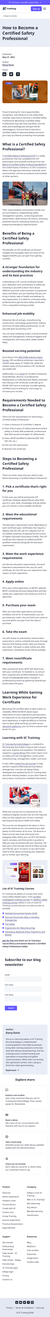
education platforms (11, 726)
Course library (8, 1204)
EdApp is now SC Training (34, 1194)
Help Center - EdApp (11, 1260)
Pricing (5, 1275)
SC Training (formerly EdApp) (15, 744)
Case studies (32, 1250)
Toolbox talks (33, 1262)
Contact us (7, 1279)
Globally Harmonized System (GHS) (21, 913)
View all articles (10, 16)
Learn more (34, 2)
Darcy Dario (8, 65)
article (22, 373)
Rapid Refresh (8, 1227)
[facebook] (28, 1302)
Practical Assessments (12, 1224)
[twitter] (24, 1302)
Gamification (33, 1215)
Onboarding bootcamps (8, 1248)
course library (19, 753)
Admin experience (10, 1196)
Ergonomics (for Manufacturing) (20, 928)
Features (6, 1192)
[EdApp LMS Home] (9, 8)
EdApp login (7, 1271)
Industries (31, 1254)
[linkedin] (16, 1302)
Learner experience (11, 1220)
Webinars (31, 1246)
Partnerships (8, 1264)
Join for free (8, 940)
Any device (32, 1207)
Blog (29, 1242)
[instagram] (32, 1302)
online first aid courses (25, 763)
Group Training (9, 1216)
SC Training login (10, 1267)
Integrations (32, 1258)
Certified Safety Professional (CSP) (19, 155)
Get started (7, 1242)
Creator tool (8, 1212)
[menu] (45, 9)
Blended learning (35, 1211)
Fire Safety (10, 924)
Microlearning (33, 1203)
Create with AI (8, 1208)
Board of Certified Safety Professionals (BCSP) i (23, 164)
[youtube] (20, 1302)
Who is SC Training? (36, 1199)
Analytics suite (9, 1200)
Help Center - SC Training (9, 1254)
